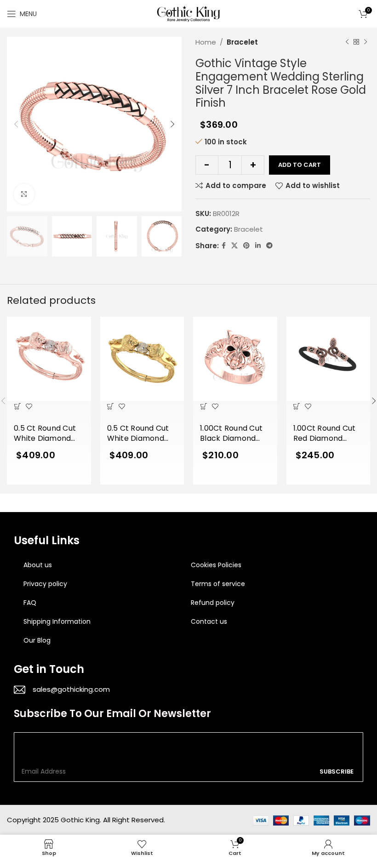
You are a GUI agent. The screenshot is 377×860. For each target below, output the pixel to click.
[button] (17, 407)
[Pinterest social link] (246, 245)
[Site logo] (188, 13)
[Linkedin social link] (257, 245)
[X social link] (234, 245)
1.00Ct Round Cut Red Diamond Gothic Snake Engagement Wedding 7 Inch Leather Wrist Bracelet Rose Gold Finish (324, 433)
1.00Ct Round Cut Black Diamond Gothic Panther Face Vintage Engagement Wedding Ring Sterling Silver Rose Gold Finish (231, 433)
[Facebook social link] (223, 245)
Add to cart (299, 164)
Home (205, 42)
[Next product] (365, 42)
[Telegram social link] (269, 245)
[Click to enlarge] (24, 194)
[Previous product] (347, 42)
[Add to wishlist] (28, 407)
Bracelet (242, 42)
